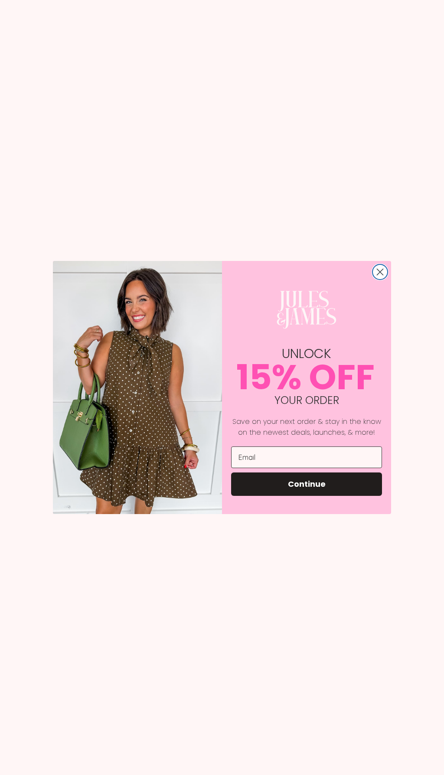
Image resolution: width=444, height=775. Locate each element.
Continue (307, 484)
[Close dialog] (380, 272)
